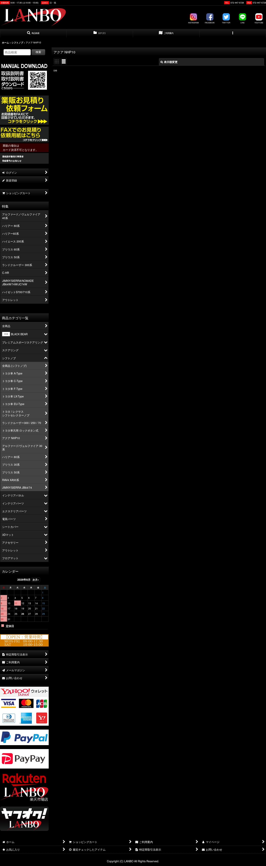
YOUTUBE (259, 22)
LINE (242, 22)
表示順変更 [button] (171, 62)
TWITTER (226, 22)
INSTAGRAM (193, 22)
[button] (33, 33)
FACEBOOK (210, 22)
